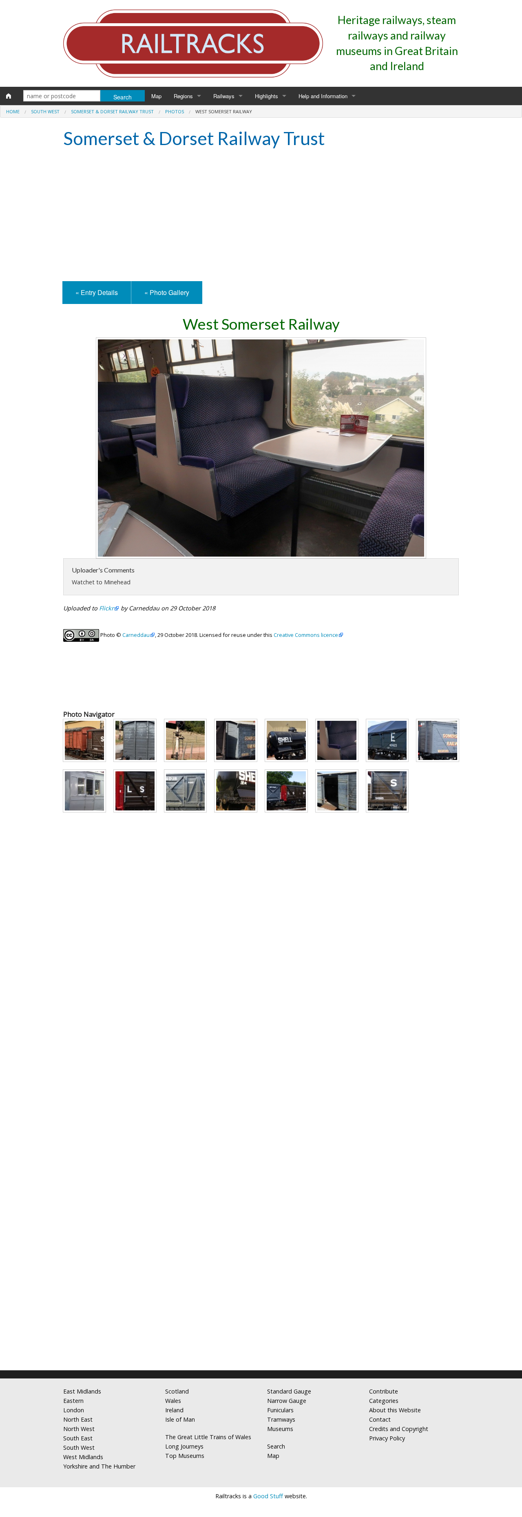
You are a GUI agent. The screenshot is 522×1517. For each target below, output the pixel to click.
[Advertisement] (261, 216)
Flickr (106, 608)
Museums (280, 1429)
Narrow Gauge (286, 1401)
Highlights (266, 96)
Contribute (383, 1391)
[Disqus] (261, 1256)
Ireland (174, 1410)
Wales (173, 1401)
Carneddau (136, 635)
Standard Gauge (289, 1391)
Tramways (281, 1419)
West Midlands (83, 1457)
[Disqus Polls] (261, 1052)
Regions (183, 96)
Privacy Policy (387, 1438)
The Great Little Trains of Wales (208, 1437)
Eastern (73, 1401)
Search (276, 1446)
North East (78, 1419)
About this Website (395, 1410)
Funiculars (280, 1410)
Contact (380, 1419)
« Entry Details (96, 292)
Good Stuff (268, 1496)
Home (13, 111)
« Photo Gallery (166, 292)
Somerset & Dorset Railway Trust (112, 111)
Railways (223, 96)
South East (78, 1438)
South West (45, 111)
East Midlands (82, 1391)
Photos (174, 111)
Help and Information (323, 96)
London (73, 1410)
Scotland (177, 1391)
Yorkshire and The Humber (99, 1466)
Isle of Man (180, 1419)
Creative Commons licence (306, 635)
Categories (383, 1401)
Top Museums (184, 1456)
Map (156, 96)
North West (79, 1429)
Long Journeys (184, 1446)
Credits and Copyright (398, 1429)
